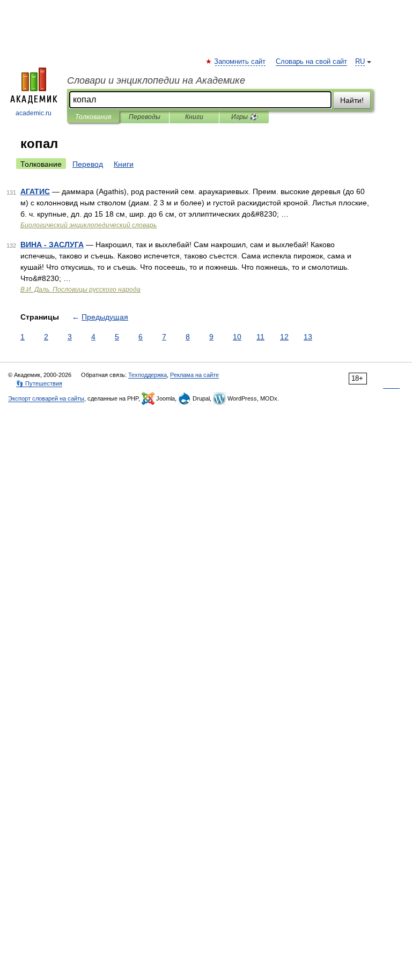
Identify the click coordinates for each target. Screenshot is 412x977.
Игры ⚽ (244, 117)
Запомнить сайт (240, 61)
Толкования (93, 117)
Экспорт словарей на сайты (46, 398)
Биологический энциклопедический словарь (88, 225)
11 (260, 336)
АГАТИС (35, 191)
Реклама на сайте (194, 375)
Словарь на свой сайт (311, 61)
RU (360, 61)
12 (284, 336)
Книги (194, 117)
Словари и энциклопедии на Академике (156, 80)
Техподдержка (147, 375)
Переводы (144, 117)
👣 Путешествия (39, 383)
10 (237, 336)
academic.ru (34, 113)
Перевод (87, 164)
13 (308, 336)
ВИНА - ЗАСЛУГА (52, 244)
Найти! (352, 100)
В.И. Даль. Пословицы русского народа (80, 289)
